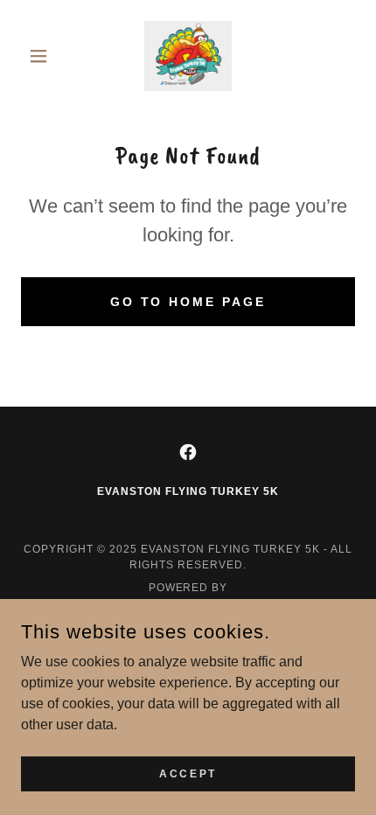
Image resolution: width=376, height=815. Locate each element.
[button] (46, 55)
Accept (187, 773)
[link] (187, 56)
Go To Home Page (188, 302)
